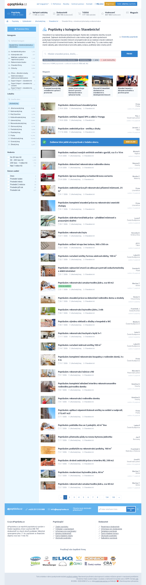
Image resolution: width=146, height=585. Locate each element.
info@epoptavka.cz (60, 509)
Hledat (129, 54)
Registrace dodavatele (110, 527)
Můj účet (100, 3)
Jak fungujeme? (43, 3)
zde (137, 579)
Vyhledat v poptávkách (64, 529)
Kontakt (89, 3)
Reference (57, 3)
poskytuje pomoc (101, 581)
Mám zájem (130, 142)
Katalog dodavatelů (63, 533)
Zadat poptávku (126, 3)
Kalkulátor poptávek (109, 538)
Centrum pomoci (77, 3)
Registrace (110, 3)
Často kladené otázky (64, 536)
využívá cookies (72, 577)
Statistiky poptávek (129, 37)
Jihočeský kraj (40, 21)
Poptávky (15, 21)
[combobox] (83, 54)
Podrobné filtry (22, 29)
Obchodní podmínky (63, 538)
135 (113, 497)
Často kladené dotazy (110, 533)
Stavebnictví (53, 21)
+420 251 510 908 (36, 509)
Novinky (66, 3)
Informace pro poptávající (65, 531)
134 (107, 497)
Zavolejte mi (130, 509)
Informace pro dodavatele (111, 529)
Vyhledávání (26, 21)
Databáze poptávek (109, 531)
